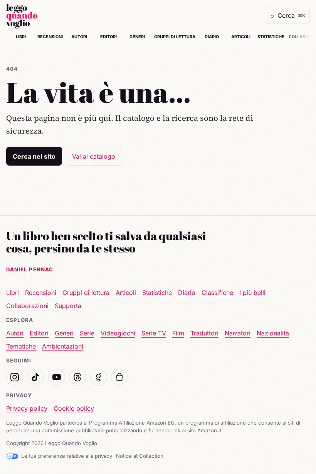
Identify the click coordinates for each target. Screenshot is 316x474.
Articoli (240, 36)
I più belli (252, 292)
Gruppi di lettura (174, 36)
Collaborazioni (27, 306)
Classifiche (217, 292)
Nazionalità (273, 333)
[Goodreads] (98, 377)
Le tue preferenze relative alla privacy (66, 456)
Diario (212, 36)
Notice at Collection (139, 456)
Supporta (68, 306)
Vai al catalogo (93, 156)
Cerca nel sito (34, 156)
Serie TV (153, 333)
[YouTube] (56, 377)
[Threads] (77, 377)
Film (178, 333)
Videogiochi (118, 333)
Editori (108, 36)
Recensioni (50, 36)
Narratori (237, 333)
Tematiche (21, 346)
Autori (79, 36)
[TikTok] (35, 377)
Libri (21, 36)
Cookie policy (74, 408)
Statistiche (270, 36)
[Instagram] (14, 377)
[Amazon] (119, 377)
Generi (137, 36)
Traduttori (204, 333)
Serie (87, 333)
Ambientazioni (62, 346)
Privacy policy (26, 408)
